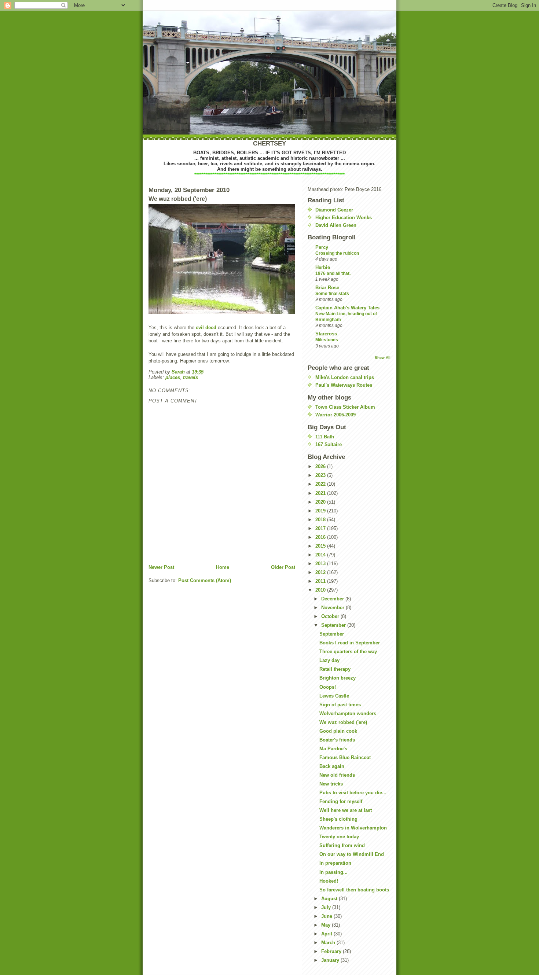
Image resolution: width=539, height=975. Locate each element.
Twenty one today (339, 836)
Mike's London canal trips (344, 377)
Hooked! (328, 881)
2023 (321, 475)
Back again (331, 766)
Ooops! (327, 687)
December (333, 598)
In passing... (333, 872)
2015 (321, 546)
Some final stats (332, 293)
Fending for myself (340, 801)
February (332, 951)
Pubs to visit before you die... (352, 792)
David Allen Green (335, 225)
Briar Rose (327, 287)
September (334, 625)
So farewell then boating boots (354, 890)
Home (222, 567)
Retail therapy (335, 669)
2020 (321, 502)
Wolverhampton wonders (347, 713)
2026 (321, 466)
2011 (321, 581)
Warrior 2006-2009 (335, 414)
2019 (321, 511)
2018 (321, 519)
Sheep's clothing (338, 819)
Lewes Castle (334, 696)
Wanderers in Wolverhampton (353, 828)
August (330, 898)
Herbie (322, 267)
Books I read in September (349, 642)
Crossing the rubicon (337, 253)
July (326, 907)
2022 (321, 484)
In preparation (335, 863)
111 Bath (324, 436)
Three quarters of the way (348, 651)
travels (190, 377)
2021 (321, 493)
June (327, 916)
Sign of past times (340, 704)
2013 (321, 563)
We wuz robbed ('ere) (343, 722)
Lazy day (329, 660)
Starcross (326, 333)
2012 (321, 572)
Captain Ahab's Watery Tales (347, 307)
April (327, 934)
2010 (321, 590)
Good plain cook (338, 731)
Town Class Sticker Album (345, 407)
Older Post (283, 567)
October (331, 616)
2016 (321, 537)
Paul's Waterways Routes (343, 385)
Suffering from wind (342, 845)
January (331, 960)
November (333, 607)
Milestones (326, 339)
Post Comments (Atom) (204, 580)
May (326, 925)
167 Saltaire (328, 444)
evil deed (206, 327)
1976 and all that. (333, 273)
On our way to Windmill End (351, 854)
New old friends (337, 775)
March (329, 942)
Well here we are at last (345, 810)
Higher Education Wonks (343, 217)
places (172, 377)
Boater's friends (337, 740)
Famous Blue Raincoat (345, 757)
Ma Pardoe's (333, 748)
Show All (382, 358)
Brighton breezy (337, 678)
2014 (321, 555)
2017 (321, 528)
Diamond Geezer (334, 210)
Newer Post (161, 567)
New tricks (331, 784)
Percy (321, 247)
